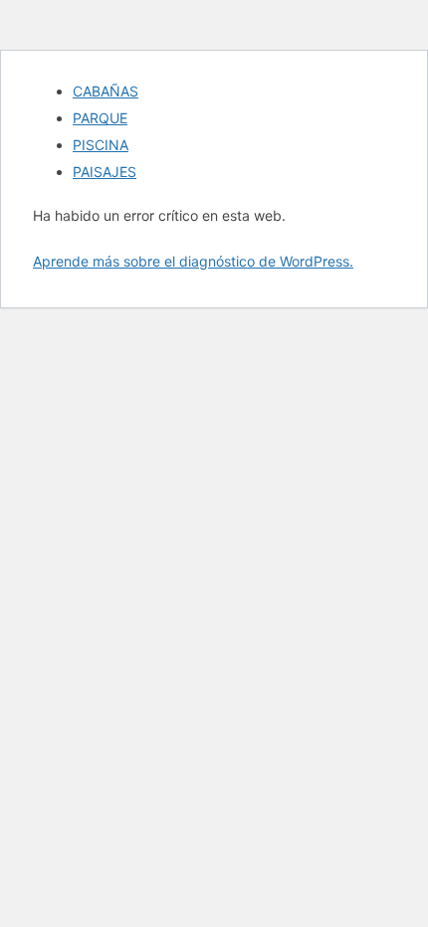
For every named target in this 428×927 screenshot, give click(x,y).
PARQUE (100, 117)
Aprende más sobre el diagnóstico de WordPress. (193, 261)
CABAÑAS (105, 91)
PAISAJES (104, 171)
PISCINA (100, 144)
